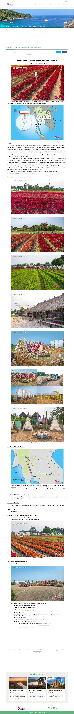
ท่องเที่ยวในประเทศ (15, 26)
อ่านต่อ (18, 698)
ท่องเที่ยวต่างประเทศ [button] (52, 4)
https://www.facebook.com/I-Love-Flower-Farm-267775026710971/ (31, 619)
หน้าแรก (35, 4)
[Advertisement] (37, 36)
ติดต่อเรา (63, 4)
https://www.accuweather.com (34, 621)
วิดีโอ (60, 4)
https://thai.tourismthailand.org (40, 627)
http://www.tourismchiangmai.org (44, 623)
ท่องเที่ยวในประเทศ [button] (42, 4)
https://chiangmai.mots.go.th (43, 625)
